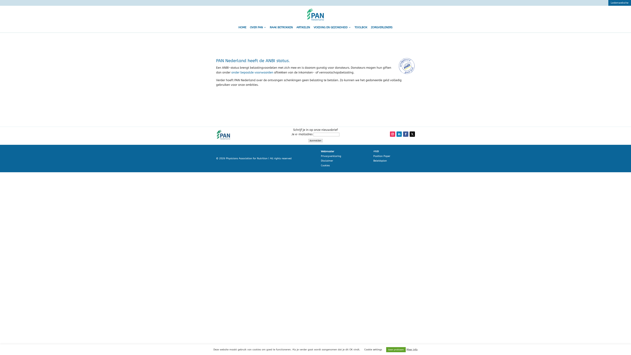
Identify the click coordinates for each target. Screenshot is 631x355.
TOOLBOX (361, 27)
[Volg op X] (412, 134)
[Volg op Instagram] (392, 134)
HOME (242, 27)
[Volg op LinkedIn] (399, 134)
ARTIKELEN (303, 27)
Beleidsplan (380, 160)
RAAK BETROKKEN (281, 27)
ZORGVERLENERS (382, 27)
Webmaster (327, 151)
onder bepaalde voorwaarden (252, 72)
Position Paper (381, 156)
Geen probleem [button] (396, 349)
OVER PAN (256, 27)
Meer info (412, 349)
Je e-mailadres (302, 134)
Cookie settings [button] (373, 349)
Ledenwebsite (620, 2)
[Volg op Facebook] (405, 134)
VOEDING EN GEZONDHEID (331, 27)
